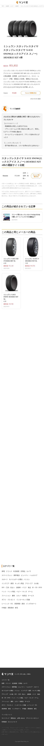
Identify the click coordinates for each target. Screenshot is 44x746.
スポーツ (36, 687)
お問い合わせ (21, 718)
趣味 (12, 701)
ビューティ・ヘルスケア (25, 687)
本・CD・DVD (6, 698)
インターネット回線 (20, 705)
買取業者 (30, 708)
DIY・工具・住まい (20, 694)
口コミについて (12, 722)
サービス (27, 701)
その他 (11, 694)
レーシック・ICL (32, 705)
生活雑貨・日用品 (17, 683)
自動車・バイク (31, 694)
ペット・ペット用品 (17, 698)
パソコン (17, 690)
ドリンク (8, 683)
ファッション (5, 701)
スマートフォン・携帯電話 (9, 687)
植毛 (35, 708)
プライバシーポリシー (32, 718)
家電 (3, 683)
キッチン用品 (36, 690)
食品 (38, 694)
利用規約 (4, 722)
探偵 (9, 708)
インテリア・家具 (26, 690)
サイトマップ (5, 718)
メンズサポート (16, 708)
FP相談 (24, 708)
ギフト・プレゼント (7, 705)
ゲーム (36, 698)
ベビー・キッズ (28, 698)
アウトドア (5, 694)
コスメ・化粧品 (19, 701)
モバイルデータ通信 (7, 690)
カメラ (25, 683)
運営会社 (13, 718)
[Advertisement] (22, 468)
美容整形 (4, 708)
